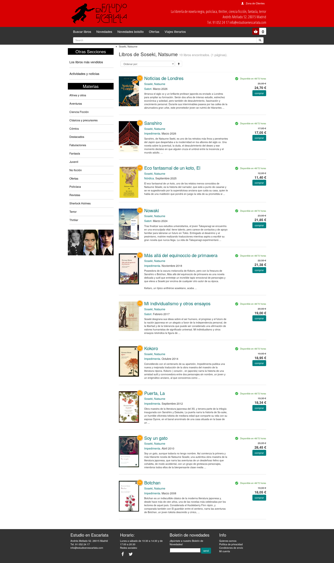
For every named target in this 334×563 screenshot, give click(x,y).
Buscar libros (82, 31)
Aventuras (75, 104)
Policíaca (75, 187)
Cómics (74, 129)
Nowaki (151, 210)
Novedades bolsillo (130, 31)
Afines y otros (77, 95)
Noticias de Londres (164, 78)
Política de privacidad (231, 544)
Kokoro (151, 348)
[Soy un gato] (129, 451)
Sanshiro (153, 123)
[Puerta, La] (129, 407)
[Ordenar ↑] (178, 64)
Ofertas (154, 31)
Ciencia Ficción (79, 112)
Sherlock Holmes (80, 203)
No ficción (75, 170)
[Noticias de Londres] (129, 91)
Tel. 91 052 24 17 (80, 544)
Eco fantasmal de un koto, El (172, 167)
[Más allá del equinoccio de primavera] (129, 269)
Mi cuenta (224, 551)
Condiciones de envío (231, 547)
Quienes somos (227, 540)
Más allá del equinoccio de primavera (180, 255)
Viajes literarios (175, 31)
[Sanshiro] (129, 136)
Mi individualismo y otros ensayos (177, 303)
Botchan (152, 482)
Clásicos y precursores (83, 120)
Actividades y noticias (84, 73)
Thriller (73, 220)
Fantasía (74, 153)
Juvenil (73, 162)
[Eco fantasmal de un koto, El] (129, 182)
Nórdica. (149, 178)
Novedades (104, 31)
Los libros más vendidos (86, 62)
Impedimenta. (152, 133)
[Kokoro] (129, 361)
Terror (73, 212)
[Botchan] (129, 496)
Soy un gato (156, 438)
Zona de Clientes (255, 3)
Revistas (74, 195)
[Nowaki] (129, 224)
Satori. (148, 89)
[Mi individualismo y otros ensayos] (129, 316)
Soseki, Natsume (154, 84)
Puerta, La (154, 393)
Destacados (76, 137)
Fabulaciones (77, 145)
